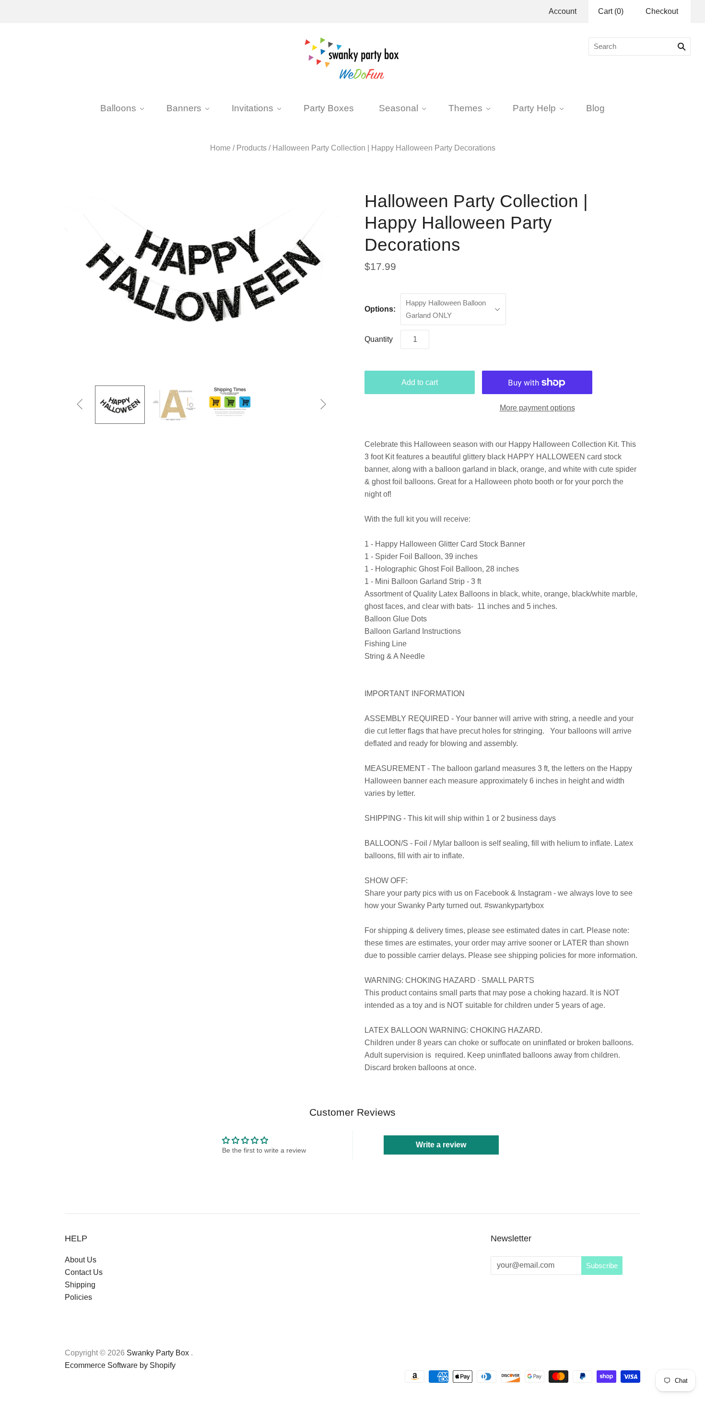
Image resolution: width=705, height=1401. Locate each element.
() (610, 11)
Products (251, 148)
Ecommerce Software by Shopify (120, 1365)
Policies (78, 1297)
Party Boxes (329, 108)
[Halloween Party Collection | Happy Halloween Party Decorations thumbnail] (120, 404)
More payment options (537, 408)
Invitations (252, 108)
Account (562, 11)
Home (220, 148)
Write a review (441, 1145)
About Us (80, 1260)
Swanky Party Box (158, 1353)
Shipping (80, 1285)
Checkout (662, 11)
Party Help (534, 108)
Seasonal (398, 108)
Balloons (118, 108)
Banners (183, 108)
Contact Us (84, 1272)
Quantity (378, 339)
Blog (595, 108)
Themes (465, 108)
